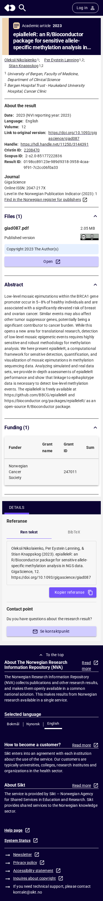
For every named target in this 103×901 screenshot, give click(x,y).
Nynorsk (33, 724)
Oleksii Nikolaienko (20, 60)
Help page (13, 830)
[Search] (22, 8)
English (53, 723)
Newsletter (22, 854)
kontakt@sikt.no (27, 892)
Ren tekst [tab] (29, 532)
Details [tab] (16, 507)
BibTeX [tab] (74, 532)
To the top (55, 655)
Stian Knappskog (23, 66)
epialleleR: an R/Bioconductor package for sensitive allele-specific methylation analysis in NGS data (50, 41)
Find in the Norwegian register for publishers (42, 199)
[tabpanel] (51, 563)
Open (48, 261)
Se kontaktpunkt (55, 631)
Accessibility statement (33, 870)
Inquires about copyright (34, 878)
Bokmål (13, 724)
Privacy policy (25, 862)
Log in (82, 8)
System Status (17, 840)
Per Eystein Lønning (61, 60)
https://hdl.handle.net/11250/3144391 (55, 144)
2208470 (32, 150)
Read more (86, 666)
